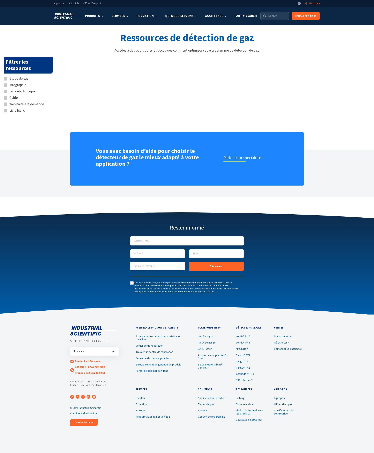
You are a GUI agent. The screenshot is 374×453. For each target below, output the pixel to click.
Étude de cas (18, 78)
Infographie (17, 85)
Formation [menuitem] (141, 404)
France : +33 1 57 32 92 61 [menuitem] (90, 373)
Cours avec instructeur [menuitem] (249, 420)
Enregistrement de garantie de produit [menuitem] (158, 365)
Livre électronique (22, 91)
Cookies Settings (84, 422)
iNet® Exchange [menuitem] (207, 343)
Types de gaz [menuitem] (206, 404)
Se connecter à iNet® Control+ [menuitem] (210, 366)
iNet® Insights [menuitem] (206, 336)
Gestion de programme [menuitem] (211, 417)
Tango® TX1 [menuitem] (243, 362)
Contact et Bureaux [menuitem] (87, 361)
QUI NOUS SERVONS (179, 16)
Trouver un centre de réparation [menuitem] (154, 352)
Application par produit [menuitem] (211, 398)
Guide (13, 98)
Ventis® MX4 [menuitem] (243, 343)
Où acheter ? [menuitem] (281, 343)
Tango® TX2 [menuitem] (243, 368)
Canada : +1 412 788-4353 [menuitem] (90, 367)
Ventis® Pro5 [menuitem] (243, 336)
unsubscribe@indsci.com (209, 288)
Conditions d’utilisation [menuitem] (83, 413)
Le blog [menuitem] (240, 398)
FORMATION (145, 16)
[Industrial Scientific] (68, 16)
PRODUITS (92, 16)
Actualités (74, 3)
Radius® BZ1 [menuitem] (243, 355)
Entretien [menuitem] (141, 411)
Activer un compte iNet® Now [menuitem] (212, 356)
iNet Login (314, 3)
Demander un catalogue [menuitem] (288, 349)
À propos (59, 3)
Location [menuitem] (141, 398)
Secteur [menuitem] (202, 411)
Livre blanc (17, 111)
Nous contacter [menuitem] (283, 336)
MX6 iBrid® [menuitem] (242, 349)
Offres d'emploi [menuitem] (283, 404)
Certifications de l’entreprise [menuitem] (284, 412)
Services (118, 16)
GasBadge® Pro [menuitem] (245, 374)
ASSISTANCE (214, 16)
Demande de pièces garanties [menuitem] (153, 358)
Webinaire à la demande (26, 104)
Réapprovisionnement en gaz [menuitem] (153, 417)
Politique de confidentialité (147, 291)
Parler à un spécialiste (242, 158)
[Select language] (299, 3)
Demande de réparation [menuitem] (149, 346)
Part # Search (246, 16)
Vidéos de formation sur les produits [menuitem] (250, 412)
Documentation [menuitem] (245, 404)
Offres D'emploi (92, 3)
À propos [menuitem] (279, 398)
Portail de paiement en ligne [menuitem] (152, 371)
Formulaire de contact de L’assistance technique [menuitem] (158, 338)
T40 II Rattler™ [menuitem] (244, 380)
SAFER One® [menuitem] (205, 349)
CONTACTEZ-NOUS (305, 16)
